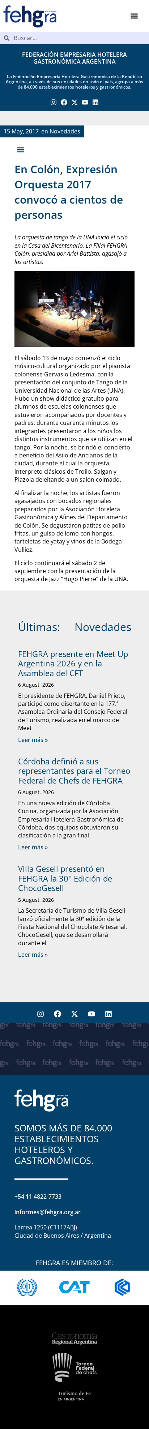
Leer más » (33, 740)
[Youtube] (85, 102)
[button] (134, 16)
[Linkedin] (95, 102)
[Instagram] (53, 102)
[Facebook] (64, 102)
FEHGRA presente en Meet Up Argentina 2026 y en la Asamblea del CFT (73, 663)
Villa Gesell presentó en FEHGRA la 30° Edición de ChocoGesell (65, 878)
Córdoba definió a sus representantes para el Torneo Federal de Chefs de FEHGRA (74, 771)
